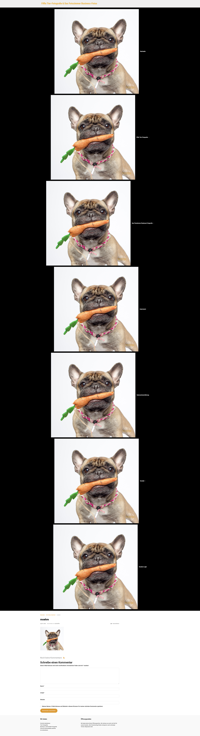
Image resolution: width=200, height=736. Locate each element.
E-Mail (42, 693)
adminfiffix (57, 623)
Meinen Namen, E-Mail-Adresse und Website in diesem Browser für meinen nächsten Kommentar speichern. (72, 706)
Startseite (42, 615)
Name (42, 686)
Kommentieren (116, 623)
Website (42, 699)
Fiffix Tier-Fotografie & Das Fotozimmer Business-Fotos (69, 3)
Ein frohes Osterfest (50, 615)
